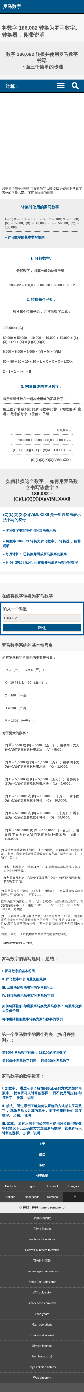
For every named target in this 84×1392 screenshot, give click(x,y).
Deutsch (10, 1186)
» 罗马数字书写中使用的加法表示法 (29, 530)
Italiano (10, 1197)
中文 (73, 1197)
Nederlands (32, 1197)
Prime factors (42, 1228)
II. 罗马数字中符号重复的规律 (24, 979)
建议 (42, 1154)
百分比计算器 (42, 1260)
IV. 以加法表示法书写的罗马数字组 (28, 995)
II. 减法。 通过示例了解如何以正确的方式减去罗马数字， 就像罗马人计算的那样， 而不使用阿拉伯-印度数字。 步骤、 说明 (42, 1110)
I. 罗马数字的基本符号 (18, 971)
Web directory (42, 1377)
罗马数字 (12, 6)
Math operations (42, 1324)
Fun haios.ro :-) (42, 1356)
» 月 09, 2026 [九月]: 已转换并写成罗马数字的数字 (40, 562)
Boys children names (42, 1367)
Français (73, 1186)
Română (52, 1197)
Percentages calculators (42, 1271)
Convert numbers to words (42, 1250)
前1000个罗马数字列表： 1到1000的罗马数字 (36, 1061)
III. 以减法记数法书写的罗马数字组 (28, 987)
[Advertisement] (42, 138)
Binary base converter (42, 1303)
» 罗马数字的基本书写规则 (25, 237)
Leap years (42, 1314)
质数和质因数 (42, 1218)
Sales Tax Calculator (42, 1282)
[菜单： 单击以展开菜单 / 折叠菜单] (63, 85)
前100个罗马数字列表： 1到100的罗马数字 (34, 1052)
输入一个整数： (17, 609)
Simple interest (42, 1345)
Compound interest (42, 1335)
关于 (42, 1143)
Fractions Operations (42, 1239)
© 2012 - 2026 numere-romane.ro (42, 1207)
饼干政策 (42, 1175)
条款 (42, 1165)
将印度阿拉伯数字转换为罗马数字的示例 (32, 1019)
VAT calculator (42, 1292)
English (31, 1186)
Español (52, 1186)
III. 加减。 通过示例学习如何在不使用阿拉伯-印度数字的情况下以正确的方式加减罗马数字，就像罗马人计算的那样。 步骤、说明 (42, 1128)
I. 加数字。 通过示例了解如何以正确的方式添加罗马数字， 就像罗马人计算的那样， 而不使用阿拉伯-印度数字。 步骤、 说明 (42, 1093)
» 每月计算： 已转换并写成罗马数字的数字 (35, 554)
